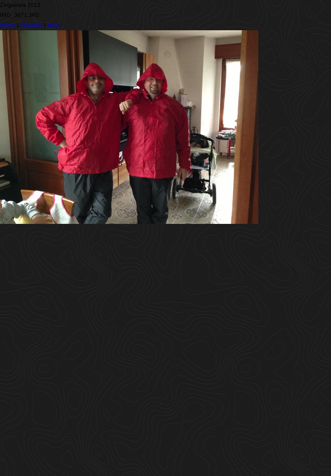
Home (7, 25)
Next (53, 25)
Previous (31, 25)
